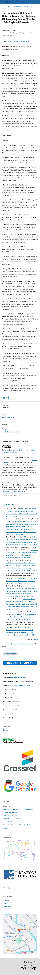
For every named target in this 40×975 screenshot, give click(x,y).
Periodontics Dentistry (9, 822)
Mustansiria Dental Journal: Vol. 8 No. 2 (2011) (21, 619)
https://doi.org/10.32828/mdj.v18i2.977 (17, 41)
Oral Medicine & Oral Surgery (11, 819)
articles (5, 828)
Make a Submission (10, 653)
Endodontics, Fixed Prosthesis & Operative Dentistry (18, 809)
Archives (10, 7)
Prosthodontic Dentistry (10, 812)
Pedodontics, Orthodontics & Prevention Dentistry (18, 825)
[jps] (20, 954)
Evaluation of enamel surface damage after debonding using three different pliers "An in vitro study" (22, 552)
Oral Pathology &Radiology (10, 432)
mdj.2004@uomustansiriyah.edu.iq (18, 685)
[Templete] (20, 665)
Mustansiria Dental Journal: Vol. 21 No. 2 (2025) (21, 545)
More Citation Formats (10, 495)
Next (34, 639)
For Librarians (7, 906)
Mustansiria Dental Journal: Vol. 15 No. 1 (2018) (21, 570)
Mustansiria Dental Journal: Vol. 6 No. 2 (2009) (21, 635)
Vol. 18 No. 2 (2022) (22, 7)
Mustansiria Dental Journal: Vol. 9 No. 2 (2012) (21, 596)
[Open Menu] (2, 2)
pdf (6, 398)
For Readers (6, 900)
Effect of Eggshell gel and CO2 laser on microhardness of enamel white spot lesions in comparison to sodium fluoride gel (22, 539)
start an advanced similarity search (22, 644)
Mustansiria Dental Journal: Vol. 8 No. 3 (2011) (21, 557)
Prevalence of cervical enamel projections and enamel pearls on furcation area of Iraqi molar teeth (21, 511)
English (5, 730)
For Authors (6, 903)
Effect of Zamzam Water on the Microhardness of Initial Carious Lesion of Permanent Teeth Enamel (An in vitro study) (20, 629)
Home (4, 7)
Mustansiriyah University (18, 677)
